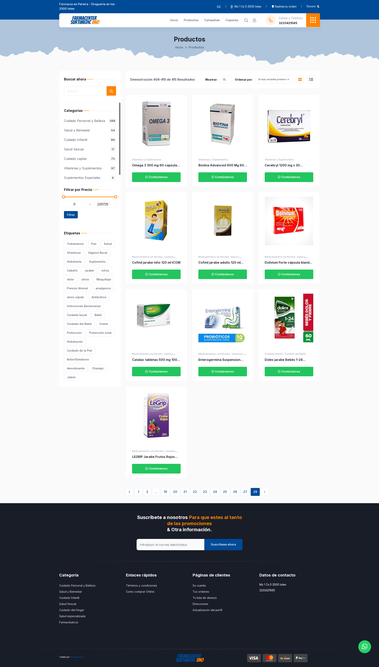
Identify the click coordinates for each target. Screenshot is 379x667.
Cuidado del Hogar (71, 610)
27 (245, 492)
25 (225, 492)
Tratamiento (75, 243)
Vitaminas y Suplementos (89, 168)
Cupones (232, 20)
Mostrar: (211, 79)
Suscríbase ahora (223, 544)
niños (105, 270)
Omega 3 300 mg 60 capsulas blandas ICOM (155, 165)
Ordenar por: (244, 79)
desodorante (76, 368)
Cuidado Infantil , (275, 353)
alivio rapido (75, 297)
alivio (85, 279)
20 (175, 492)
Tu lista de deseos (205, 597)
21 (185, 492)
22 (195, 492)
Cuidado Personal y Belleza (89, 121)
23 (205, 492)
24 (215, 492)
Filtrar (71, 214)
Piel (93, 243)
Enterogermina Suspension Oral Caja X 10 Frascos (219, 360)
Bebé (98, 315)
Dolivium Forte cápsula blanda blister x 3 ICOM (288, 262)
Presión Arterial (77, 288)
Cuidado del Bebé (79, 323)
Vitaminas (74, 252)
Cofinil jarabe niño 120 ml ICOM (156, 262)
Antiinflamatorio (78, 359)
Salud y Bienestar (89, 130)
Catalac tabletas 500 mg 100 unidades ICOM (154, 360)
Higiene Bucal (97, 252)
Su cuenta (199, 585)
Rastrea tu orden (285, 6)
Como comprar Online (140, 591)
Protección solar (100, 332)
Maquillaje (104, 279)
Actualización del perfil (207, 610)
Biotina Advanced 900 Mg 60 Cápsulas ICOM (221, 165)
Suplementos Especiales (89, 178)
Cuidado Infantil (89, 140)
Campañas (212, 20)
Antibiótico (99, 297)
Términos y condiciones (141, 585)
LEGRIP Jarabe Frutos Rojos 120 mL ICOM (153, 457)
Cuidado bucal (77, 315)
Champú (98, 368)
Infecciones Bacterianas (84, 306)
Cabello (72, 270)
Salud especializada (72, 616)
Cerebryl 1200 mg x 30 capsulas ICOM (282, 165)
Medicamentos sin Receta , (148, 256)
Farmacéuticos (68, 622)
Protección (74, 332)
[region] (90, 141)
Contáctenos (158, 177)
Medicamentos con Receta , (215, 353)
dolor (70, 279)
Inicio (174, 20)
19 (165, 492)
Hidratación (75, 341)
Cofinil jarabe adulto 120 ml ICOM (219, 262)
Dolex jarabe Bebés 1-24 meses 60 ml (284, 360)
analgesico (103, 288)
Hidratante (74, 261)
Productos (191, 20)
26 (235, 492)
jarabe (89, 270)
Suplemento (97, 261)
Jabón (71, 377)
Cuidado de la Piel (79, 350)
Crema (103, 323)
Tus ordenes (201, 591)
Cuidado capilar (89, 159)
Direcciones (200, 604)
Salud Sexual (89, 149)
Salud (108, 243)
